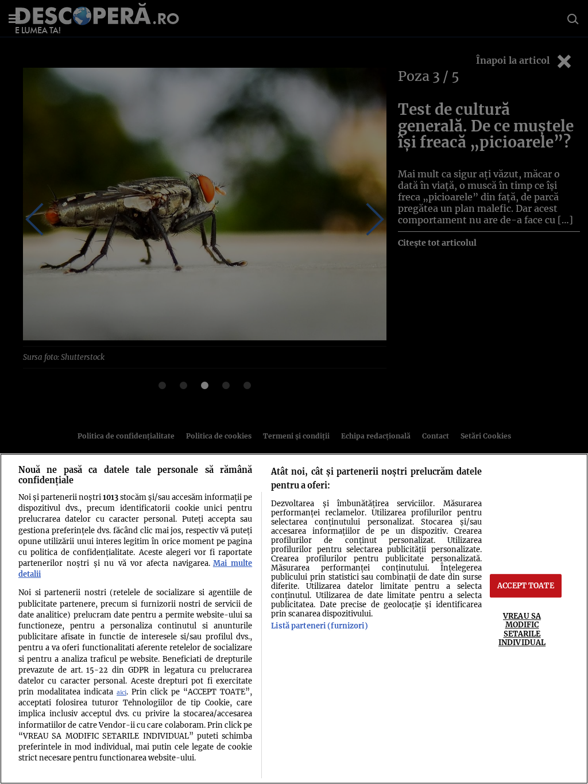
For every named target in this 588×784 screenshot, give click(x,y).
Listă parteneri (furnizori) (319, 625)
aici (121, 692)
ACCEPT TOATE (525, 585)
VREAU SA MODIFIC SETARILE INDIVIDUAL (522, 629)
